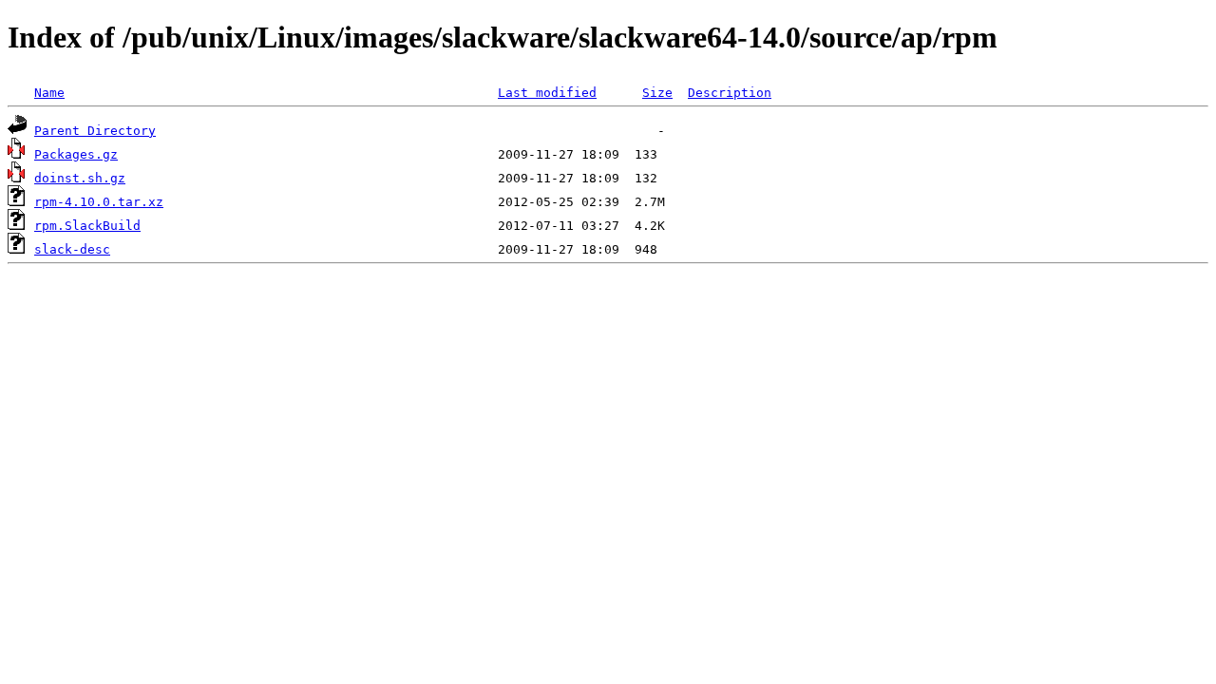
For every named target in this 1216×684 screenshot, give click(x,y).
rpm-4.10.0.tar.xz (98, 202)
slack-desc (72, 249)
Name (49, 93)
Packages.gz (76, 154)
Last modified (547, 93)
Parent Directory (95, 131)
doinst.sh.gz (79, 178)
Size (657, 93)
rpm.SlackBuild (87, 225)
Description (729, 93)
